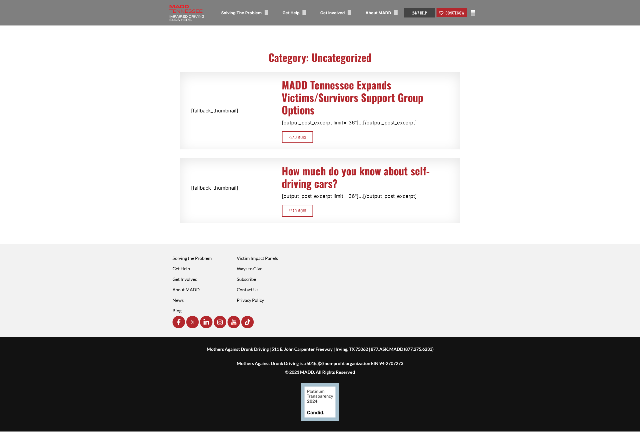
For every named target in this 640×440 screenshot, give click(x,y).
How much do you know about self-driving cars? (356, 177)
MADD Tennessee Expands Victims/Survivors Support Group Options (352, 97)
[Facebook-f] (178, 322)
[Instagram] (220, 322)
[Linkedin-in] (206, 322)
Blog (177, 310)
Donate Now (454, 12)
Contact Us (247, 289)
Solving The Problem (242, 12)
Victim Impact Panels (257, 258)
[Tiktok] (247, 322)
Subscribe (246, 279)
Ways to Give (249, 268)
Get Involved (333, 12)
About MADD (379, 12)
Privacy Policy (250, 300)
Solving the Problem (192, 258)
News (178, 300)
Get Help (291, 12)
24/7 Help (419, 13)
